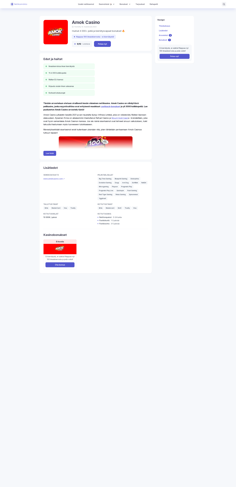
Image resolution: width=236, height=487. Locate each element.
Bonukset (164, 40)
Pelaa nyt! (174, 56)
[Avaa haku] (224, 4)
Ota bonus (60, 265)
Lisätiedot (163, 31)
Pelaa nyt (102, 44)
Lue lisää (50, 153)
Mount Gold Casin (119, 118)
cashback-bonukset (110, 106)
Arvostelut (165, 35)
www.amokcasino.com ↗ (54, 179)
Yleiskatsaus (164, 26)
